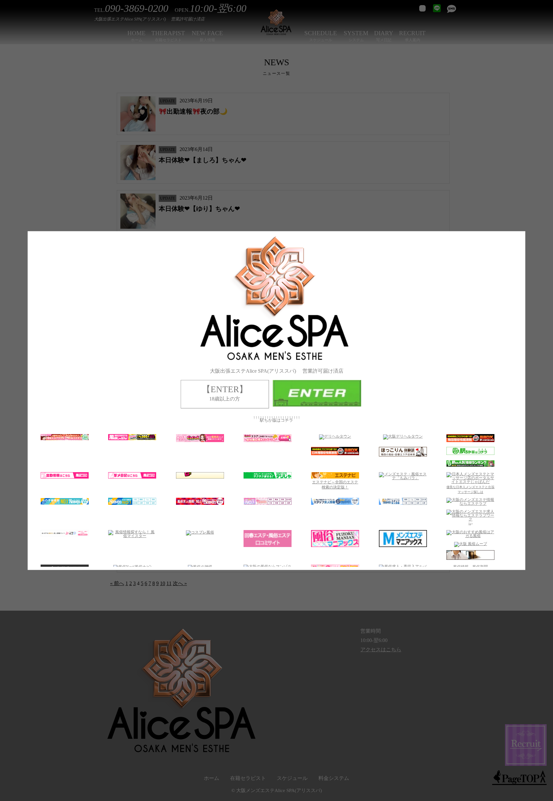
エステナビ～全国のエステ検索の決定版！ (335, 484)
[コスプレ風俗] (200, 532)
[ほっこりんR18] (403, 455)
